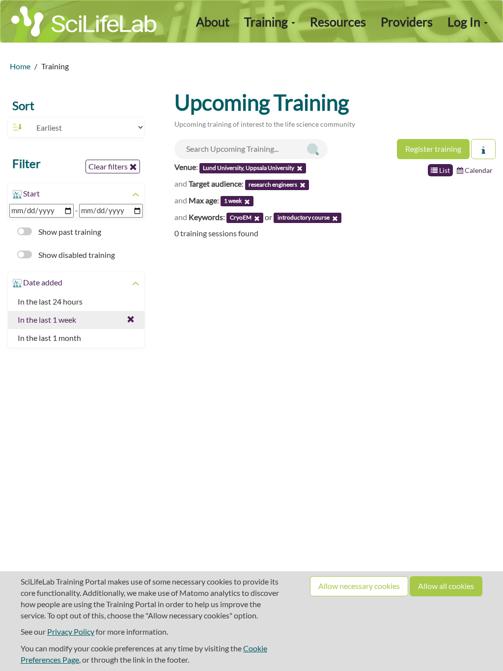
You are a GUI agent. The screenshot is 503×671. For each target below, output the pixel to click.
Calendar (478, 170)
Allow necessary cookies (359, 585)
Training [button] (267, 21)
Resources (338, 21)
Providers (407, 21)
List (444, 170)
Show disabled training (76, 254)
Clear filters (108, 166)
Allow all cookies (446, 585)
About (212, 21)
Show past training (69, 231)
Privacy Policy (70, 631)
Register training (433, 148)
